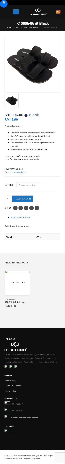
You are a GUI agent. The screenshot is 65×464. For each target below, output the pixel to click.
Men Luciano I (20, 172)
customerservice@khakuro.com (24, 417)
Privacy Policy (10, 380)
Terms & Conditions (13, 385)
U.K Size (9, 184)
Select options (7, 312)
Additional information (21, 217)
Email (37, 208)
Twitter (20, 208)
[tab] (35, 217)
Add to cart (23, 198)
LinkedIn (26, 208)
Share (8, 208)
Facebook (15, 208)
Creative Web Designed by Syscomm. (26, 459)
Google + (31, 208)
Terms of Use (10, 391)
